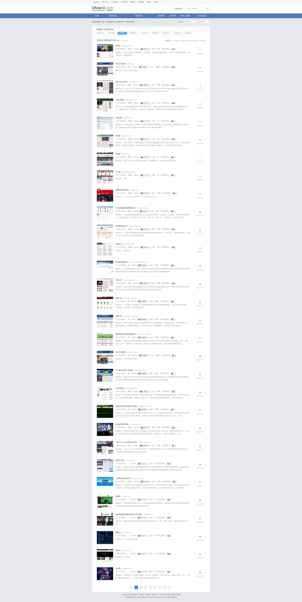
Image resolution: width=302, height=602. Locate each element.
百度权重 (184, 40)
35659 (130, 103)
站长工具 (105, 2)
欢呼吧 (118, 568)
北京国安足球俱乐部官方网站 (126, 406)
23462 (130, 481)
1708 (158, 85)
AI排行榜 (160, 16)
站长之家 (96, 2)
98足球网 (119, 118)
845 (157, 211)
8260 (129, 211)
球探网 (118, 136)
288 (158, 427)
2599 (159, 193)
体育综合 (100, 33)
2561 (159, 481)
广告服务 (141, 594)
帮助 (173, 594)
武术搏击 (144, 33)
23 (158, 157)
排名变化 (202, 40)
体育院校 (155, 33)
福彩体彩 (177, 33)
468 (158, 229)
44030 (130, 427)
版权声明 (154, 594)
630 (129, 67)
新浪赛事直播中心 (122, 262)
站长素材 (114, 2)
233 (158, 49)
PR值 (189, 40)
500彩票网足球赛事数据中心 (126, 208)
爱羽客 (118, 496)
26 (128, 265)
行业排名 (113, 16)
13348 (130, 139)
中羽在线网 (120, 100)
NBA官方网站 (121, 64)
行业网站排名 (110, 22)
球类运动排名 (130, 22)
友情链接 (148, 594)
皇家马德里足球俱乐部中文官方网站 (129, 514)
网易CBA (119, 298)
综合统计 (168, 40)
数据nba (118, 532)
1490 (158, 445)
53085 (130, 175)
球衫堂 (118, 550)
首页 (97, 16)
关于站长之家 (126, 594)
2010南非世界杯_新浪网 (124, 370)
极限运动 (133, 33)
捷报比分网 (120, 460)
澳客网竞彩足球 (121, 226)
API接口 (132, 2)
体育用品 (166, 33)
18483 (158, 67)
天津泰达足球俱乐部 (123, 478)
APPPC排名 (175, 40)
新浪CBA (119, 316)
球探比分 (119, 244)
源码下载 (124, 2)
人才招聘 (161, 594)
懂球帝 (118, 46)
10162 (130, 229)
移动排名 (195, 40)
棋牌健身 (188, 33)
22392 (130, 121)
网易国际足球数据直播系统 (125, 334)
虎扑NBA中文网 (121, 82)
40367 (130, 157)
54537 (157, 265)
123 (158, 103)
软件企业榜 (185, 16)
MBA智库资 (120, 388)
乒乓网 (118, 172)
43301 (157, 301)
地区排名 (139, 16)
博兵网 (118, 154)
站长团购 (141, 2)
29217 (130, 49)
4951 (129, 391)
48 (158, 121)
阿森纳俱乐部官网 (122, 190)
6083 (129, 85)
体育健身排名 (120, 22)
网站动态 (168, 594)
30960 (130, 193)
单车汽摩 (111, 33)
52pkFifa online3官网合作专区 (126, 442)
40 (128, 301)
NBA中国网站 (121, 352)
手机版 (178, 594)
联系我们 (134, 594)
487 (158, 139)
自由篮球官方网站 (122, 424)
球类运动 (122, 33)
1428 (158, 391)
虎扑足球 (119, 280)
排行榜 (173, 16)
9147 (129, 445)
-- (128, 463)
